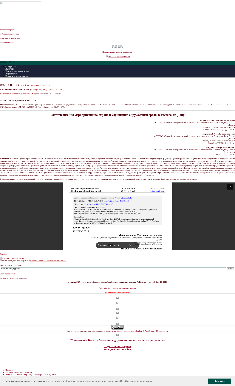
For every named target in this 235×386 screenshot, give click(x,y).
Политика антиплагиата (10, 38)
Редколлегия (11, 74)
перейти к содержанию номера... (35, 85)
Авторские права (7, 30)
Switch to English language (119, 57)
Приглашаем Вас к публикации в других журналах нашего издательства (117, 340)
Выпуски (9, 69)
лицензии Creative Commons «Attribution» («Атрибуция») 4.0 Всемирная (138, 331)
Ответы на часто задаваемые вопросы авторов (117, 288)
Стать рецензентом (8, 274)
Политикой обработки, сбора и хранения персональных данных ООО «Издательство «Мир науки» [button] (103, 381)
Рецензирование (6, 42)
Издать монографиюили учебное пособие (117, 347)
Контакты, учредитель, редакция (13, 278)
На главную (10, 370)
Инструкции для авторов (17, 71)
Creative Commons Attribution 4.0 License (48, 261)
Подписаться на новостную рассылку (117, 52)
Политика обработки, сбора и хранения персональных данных (31, 375)
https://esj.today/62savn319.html (48, 89)
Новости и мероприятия (16, 76)
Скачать (3, 254)
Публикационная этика (9, 34)
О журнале (10, 66)
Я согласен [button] (219, 381)
